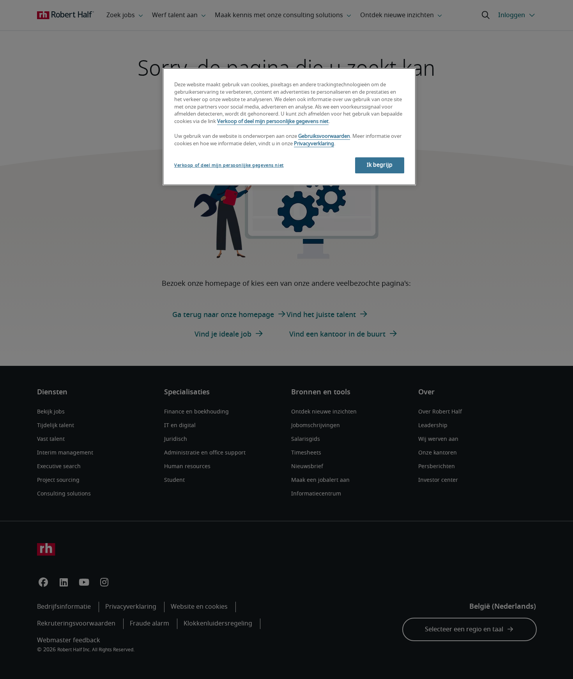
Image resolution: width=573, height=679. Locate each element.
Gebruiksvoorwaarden (324, 136)
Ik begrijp (380, 165)
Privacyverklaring (314, 143)
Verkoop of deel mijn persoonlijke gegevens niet (273, 121)
